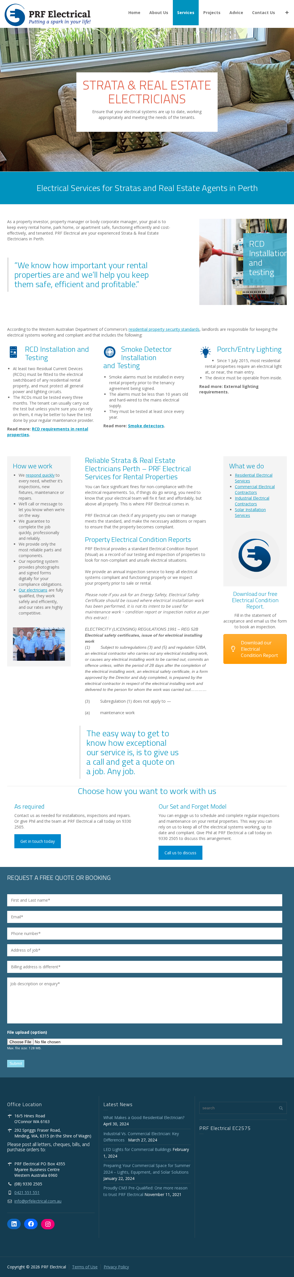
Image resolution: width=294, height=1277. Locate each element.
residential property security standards (164, 329)
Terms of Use (85, 1267)
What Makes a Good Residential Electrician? (143, 1117)
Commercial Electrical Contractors (255, 489)
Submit (15, 1063)
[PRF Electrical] (47, 14)
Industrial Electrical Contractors (252, 501)
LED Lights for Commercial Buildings (137, 1149)
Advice (236, 12)
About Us (158, 12)
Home (134, 12)
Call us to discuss (180, 852)
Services (185, 12)
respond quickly (40, 475)
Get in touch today (37, 841)
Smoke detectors (146, 425)
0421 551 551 (27, 1192)
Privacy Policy (116, 1267)
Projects (211, 12)
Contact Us (263, 12)
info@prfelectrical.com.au (37, 1201)
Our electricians (33, 590)
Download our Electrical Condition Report (259, 649)
